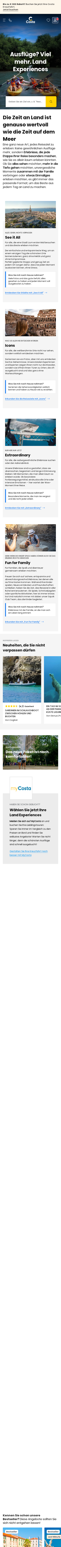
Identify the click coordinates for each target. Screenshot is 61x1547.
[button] (48, 20)
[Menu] (4, 20)
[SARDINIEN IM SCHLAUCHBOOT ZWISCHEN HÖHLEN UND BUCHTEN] (22, 690)
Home (6, 743)
